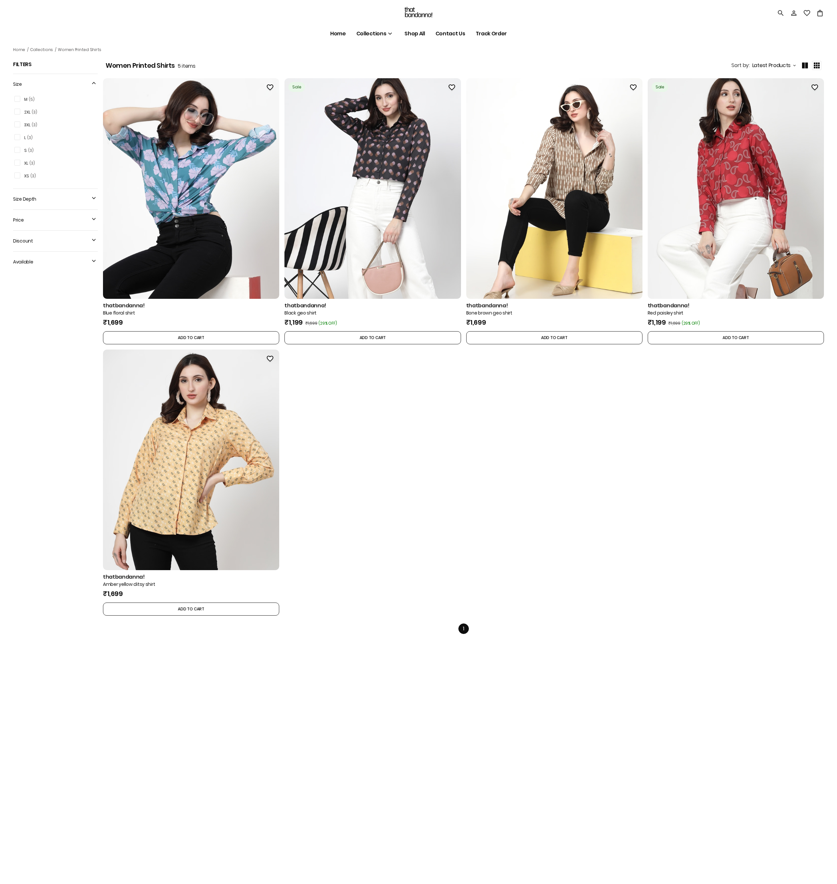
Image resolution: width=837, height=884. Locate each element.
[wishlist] (807, 13)
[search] (781, 13)
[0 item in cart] (820, 13)
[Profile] (794, 13)
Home (19, 49)
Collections (41, 49)
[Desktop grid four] (816, 65)
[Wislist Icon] (270, 87)
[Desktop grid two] (805, 65)
